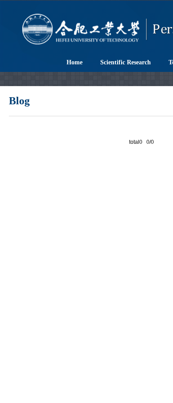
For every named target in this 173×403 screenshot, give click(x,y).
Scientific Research (125, 62)
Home (75, 62)
